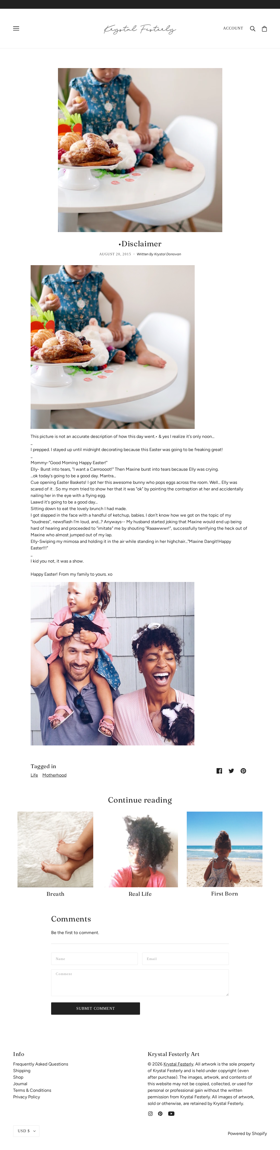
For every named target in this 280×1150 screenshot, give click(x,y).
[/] (140, 28)
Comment (66, 975)
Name (61, 958)
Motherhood (54, 775)
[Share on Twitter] (231, 770)
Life (34, 775)
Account (233, 28)
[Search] (253, 28)
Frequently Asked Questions (40, 1064)
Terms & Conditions (32, 1090)
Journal (20, 1083)
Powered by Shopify (247, 1133)
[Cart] (264, 28)
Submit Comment (95, 1008)
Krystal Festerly (178, 1064)
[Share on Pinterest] (243, 770)
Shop (18, 1077)
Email (153, 958)
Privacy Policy (26, 1096)
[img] (150, 1113)
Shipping (21, 1070)
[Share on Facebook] (219, 770)
